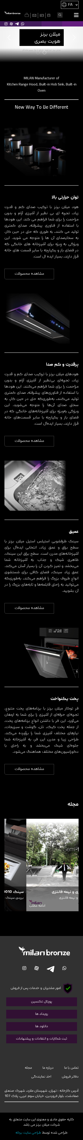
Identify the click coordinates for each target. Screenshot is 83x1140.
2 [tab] (38, 53)
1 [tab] (45, 53)
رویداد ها (41, 1014)
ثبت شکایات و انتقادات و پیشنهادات (41, 1038)
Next (73, 37)
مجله (28, 1068)
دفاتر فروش (70, 1076)
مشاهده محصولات (29, 274)
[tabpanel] (41, 41)
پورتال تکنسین (41, 1001)
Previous (9, 37)
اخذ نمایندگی (41, 1076)
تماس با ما (71, 1068)
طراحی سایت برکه (28, 1133)
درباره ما (48, 1068)
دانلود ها (41, 1026)
